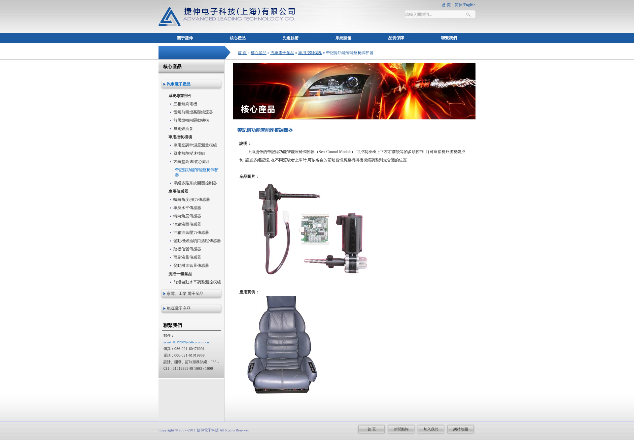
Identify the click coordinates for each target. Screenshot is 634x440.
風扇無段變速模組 (189, 153)
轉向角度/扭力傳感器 (191, 199)
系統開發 (343, 38)
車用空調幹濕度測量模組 (195, 145)
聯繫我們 (449, 38)
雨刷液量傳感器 (187, 257)
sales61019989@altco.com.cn (186, 342)
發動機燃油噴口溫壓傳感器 (197, 240)
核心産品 (238, 38)
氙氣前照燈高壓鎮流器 (193, 112)
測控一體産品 (180, 273)
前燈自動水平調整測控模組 (197, 282)
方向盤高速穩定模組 (191, 161)
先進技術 (291, 38)
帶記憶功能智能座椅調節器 (197, 172)
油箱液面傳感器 (187, 224)
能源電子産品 (179, 308)
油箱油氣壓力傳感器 (191, 232)
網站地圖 (460, 429)
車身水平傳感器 (187, 207)
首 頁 (242, 52)
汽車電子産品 (282, 52)
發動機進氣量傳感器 (191, 265)
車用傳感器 (178, 191)
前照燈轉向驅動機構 (191, 120)
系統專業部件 (180, 95)
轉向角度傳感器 (187, 216)
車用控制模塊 (310, 52)
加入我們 (431, 429)
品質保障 (396, 38)
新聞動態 (401, 429)
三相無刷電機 (185, 104)
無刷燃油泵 (183, 128)
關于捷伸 (185, 38)
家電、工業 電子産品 (185, 293)
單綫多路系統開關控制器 (195, 183)
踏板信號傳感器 (187, 249)
